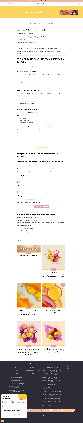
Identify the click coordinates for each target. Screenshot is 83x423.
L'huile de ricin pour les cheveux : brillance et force (51, 398)
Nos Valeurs (33, 366)
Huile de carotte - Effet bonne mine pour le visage (51, 405)
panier (78, 3)
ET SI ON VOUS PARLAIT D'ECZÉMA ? (51, 383)
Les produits (16, 370)
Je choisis (7, 416)
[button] (2, 420)
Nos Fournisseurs (33, 367)
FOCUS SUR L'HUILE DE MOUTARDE (51, 366)
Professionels (16, 367)
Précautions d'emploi (33, 369)
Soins (33, 373)
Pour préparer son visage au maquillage (16, 383)
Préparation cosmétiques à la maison (33, 370)
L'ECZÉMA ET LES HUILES (51, 376)
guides (16, 369)
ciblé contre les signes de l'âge (46, 0)
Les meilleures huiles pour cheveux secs (16, 379)
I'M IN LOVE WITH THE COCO (51, 367)
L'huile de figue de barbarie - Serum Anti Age (51, 400)
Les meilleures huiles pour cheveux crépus (17, 393)
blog (17, 3)
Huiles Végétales (33, 372)
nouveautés (11, 3)
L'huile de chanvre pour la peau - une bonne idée (51, 401)
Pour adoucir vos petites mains (16, 377)
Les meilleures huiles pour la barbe (16, 384)
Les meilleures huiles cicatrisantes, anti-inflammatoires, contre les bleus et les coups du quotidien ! (16, 390)
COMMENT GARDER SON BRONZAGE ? (51, 369)
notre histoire (22, 3)
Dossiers (16, 366)
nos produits (5, 3)
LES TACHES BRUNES (51, 384)
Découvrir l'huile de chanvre (41, 206)
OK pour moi (20, 416)
